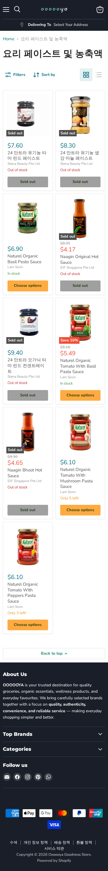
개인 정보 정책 (36, 842)
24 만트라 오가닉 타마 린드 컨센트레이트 (26, 365)
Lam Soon (15, 267)
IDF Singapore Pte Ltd (77, 267)
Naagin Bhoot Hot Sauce (24, 473)
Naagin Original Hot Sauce (79, 259)
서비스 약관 (54, 848)
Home (8, 39)
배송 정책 (62, 842)
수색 (13, 842)
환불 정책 (84, 842)
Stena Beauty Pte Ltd (23, 163)
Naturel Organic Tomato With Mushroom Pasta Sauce (76, 478)
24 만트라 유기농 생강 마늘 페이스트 (79, 155)
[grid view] (86, 74)
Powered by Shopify (54, 860)
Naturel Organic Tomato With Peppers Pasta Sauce (22, 592)
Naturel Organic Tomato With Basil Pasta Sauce (78, 366)
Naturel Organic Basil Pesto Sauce (24, 259)
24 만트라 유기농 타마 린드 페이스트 (26, 155)
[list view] (98, 74)
